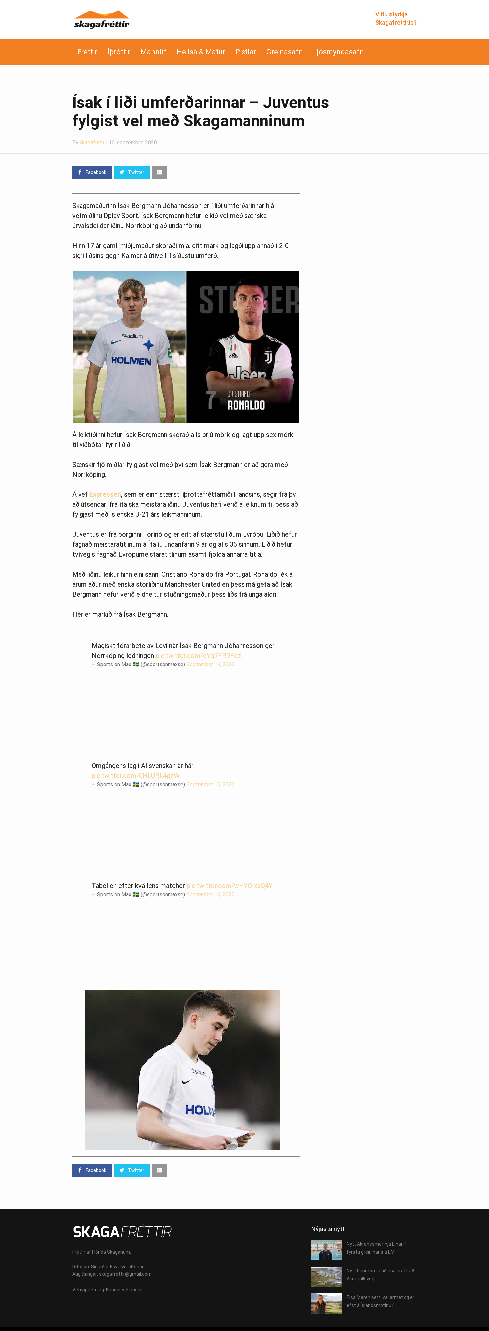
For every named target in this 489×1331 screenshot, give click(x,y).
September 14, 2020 (210, 664)
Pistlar (245, 52)
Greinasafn (284, 52)
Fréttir (87, 52)
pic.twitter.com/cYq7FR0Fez (198, 656)
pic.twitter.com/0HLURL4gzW (136, 776)
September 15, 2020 (210, 784)
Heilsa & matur (201, 52)
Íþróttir (118, 52)
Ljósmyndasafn (338, 52)
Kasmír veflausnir (124, 1289)
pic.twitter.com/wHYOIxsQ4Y (230, 886)
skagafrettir (93, 142)
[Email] (159, 172)
